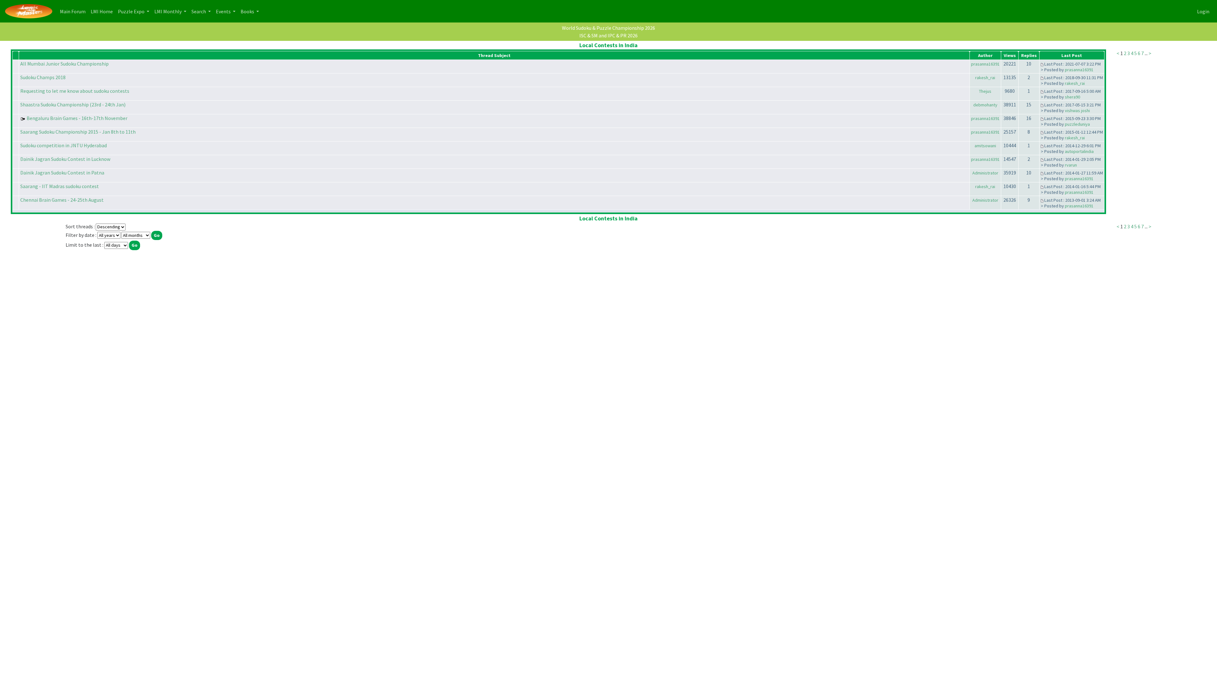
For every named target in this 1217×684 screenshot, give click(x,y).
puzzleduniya (1077, 124)
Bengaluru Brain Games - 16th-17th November (77, 118)
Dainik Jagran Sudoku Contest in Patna (62, 172)
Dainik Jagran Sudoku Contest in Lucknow (65, 159)
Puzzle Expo (131, 11)
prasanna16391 (985, 64)
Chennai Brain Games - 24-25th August (62, 200)
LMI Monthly (168, 11)
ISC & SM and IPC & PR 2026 (608, 35)
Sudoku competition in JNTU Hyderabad (63, 145)
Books (248, 11)
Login (1203, 11)
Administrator (985, 173)
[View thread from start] (1042, 64)
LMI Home (103, 11)
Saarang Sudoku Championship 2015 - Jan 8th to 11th (78, 132)
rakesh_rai (985, 77)
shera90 (1072, 97)
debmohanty (985, 105)
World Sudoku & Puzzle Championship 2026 (608, 28)
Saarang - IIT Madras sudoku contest (59, 186)
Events (224, 11)
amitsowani (985, 146)
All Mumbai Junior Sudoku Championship (64, 63)
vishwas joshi (1077, 110)
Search (199, 11)
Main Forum (74, 11)
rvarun (1071, 165)
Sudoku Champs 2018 (43, 77)
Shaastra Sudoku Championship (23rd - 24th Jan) (73, 104)
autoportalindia (1079, 151)
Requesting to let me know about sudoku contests (74, 91)
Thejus (985, 91)
